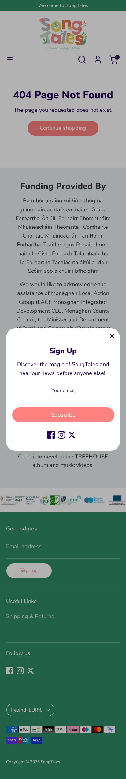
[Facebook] (51, 435)
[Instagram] (61, 435)
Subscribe (63, 414)
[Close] (112, 336)
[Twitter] (72, 435)
